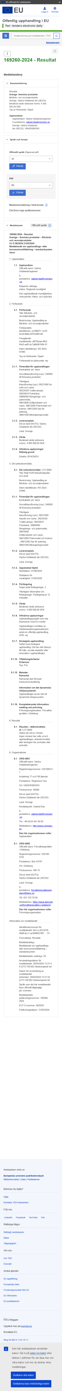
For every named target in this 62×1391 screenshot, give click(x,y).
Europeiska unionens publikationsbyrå (24, 1176)
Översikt (7, 1264)
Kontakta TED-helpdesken (16, 1202)
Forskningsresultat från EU (16, 1290)
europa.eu (26, 1326)
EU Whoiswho (10, 1295)
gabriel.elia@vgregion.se (38, 122)
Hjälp (6, 1197)
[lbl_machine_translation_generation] (46, 205)
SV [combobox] (12, 159)
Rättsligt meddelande (14, 1232)
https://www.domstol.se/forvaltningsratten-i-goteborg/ (36, 903)
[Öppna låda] (7, 53)
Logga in (44, 12)
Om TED (8, 1258)
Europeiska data (11, 1284)
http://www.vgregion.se (36, 827)
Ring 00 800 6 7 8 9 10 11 (16, 1340)
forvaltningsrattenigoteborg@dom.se (35, 891)
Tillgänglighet (10, 1243)
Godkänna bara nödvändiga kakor (31, 1383)
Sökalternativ (53, 42)
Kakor (6, 1238)
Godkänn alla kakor (23, 1375)
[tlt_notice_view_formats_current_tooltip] (49, 225)
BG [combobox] (12, 185)
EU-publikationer (11, 1301)
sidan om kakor (38, 1353)
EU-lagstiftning (10, 1279)
